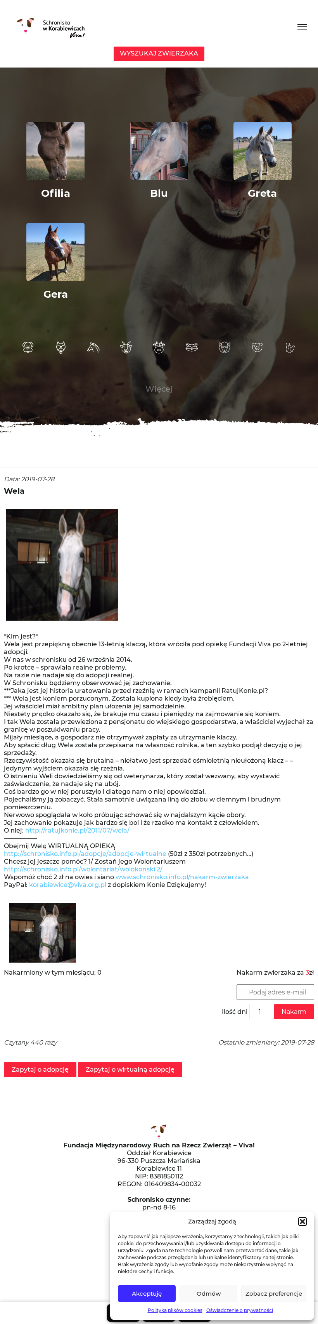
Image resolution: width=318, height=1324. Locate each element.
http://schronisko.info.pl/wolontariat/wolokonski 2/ (83, 869)
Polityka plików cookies (175, 1310)
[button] (302, 1221)
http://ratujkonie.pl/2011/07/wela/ (77, 830)
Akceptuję (147, 1293)
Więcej (159, 389)
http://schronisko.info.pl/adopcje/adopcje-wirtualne (85, 853)
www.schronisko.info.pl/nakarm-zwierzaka (182, 877)
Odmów (209, 1293)
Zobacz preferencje (273, 1293)
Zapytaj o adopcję (40, 1069)
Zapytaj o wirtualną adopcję (130, 1069)
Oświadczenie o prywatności (239, 1310)
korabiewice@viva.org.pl (67, 884)
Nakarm (294, 1011)
